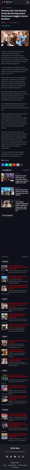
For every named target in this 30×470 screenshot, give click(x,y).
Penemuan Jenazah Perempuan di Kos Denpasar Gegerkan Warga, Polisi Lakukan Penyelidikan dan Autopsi (18, 425)
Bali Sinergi (15, 467)
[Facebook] (3, 26)
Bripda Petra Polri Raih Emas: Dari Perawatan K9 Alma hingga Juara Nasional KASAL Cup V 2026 (22, 179)
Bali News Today (22, 465)
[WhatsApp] (8, 26)
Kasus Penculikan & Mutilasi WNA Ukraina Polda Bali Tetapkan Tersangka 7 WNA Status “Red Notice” (18, 435)
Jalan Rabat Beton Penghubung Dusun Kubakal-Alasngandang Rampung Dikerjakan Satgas (17, 315)
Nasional (9, 7)
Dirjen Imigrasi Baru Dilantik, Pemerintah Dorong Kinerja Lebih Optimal (21, 192)
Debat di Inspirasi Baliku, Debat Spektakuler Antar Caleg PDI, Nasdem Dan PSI (18, 376)
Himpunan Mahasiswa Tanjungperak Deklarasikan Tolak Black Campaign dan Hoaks (17, 387)
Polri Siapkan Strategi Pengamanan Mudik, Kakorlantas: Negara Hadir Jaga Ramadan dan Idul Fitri (22, 206)
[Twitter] (6, 26)
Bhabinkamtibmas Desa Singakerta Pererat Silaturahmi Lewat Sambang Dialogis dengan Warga (18, 305)
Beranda (3, 7)
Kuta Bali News (12, 465)
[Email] (18, 164)
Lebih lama (25, 256)
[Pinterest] (14, 164)
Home (4, 465)
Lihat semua (26, 170)
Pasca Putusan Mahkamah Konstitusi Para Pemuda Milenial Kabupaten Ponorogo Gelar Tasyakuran (18, 398)
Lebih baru (5, 256)
